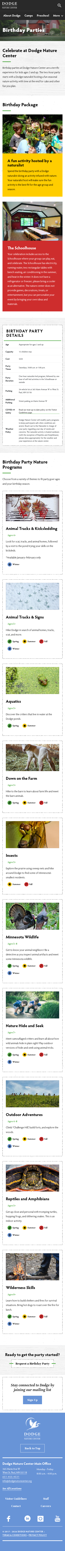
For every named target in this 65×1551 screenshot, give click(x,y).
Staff (46, 1498)
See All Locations (12, 1488)
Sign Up (32, 1400)
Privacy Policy (38, 1535)
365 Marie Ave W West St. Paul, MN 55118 (14, 1470)
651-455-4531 (11, 1476)
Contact (16, 1506)
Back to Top (32, 1448)
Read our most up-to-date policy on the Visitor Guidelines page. (38, 411)
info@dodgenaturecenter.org (17, 1480)
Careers (46, 1506)
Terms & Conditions (14, 1535)
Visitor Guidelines (16, 1498)
